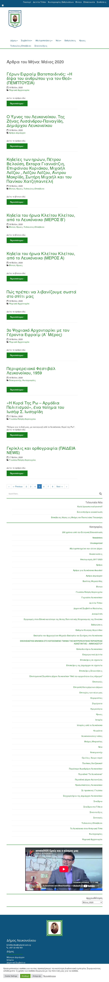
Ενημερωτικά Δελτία (92, 654)
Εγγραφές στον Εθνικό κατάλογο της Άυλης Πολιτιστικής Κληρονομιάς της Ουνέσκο (63, 619)
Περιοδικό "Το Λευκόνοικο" (90, 774)
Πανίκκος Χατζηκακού (92, 763)
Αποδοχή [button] (25, 976)
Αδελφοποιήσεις (43, 40)
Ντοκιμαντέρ (96, 752)
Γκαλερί (27, 2)
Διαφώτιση (97, 613)
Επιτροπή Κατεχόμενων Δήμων (87, 687)
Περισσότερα (49, 976)
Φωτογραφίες (95, 834)
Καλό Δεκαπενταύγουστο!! (89, 506)
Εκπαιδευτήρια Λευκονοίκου (89, 649)
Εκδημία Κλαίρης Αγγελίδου (89, 630)
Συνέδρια (98, 801)
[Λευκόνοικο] (14, 19)
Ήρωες (82, 40)
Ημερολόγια (96, 708)
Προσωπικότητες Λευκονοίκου (88, 785)
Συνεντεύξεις (41, 45)
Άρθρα (99, 564)
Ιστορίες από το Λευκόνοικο (89, 725)
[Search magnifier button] (100, 494)
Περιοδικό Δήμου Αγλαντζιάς (88, 779)
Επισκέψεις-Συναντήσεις (90, 670)
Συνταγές (97, 817)
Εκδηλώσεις (70, 40)
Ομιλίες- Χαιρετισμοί (92, 757)
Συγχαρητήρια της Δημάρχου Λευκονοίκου (82, 795)
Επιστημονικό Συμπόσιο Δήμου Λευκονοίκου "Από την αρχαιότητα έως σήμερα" (66, 676)
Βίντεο (79, 2)
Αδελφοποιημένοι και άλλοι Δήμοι (86, 548)
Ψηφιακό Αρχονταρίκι (92, 839)
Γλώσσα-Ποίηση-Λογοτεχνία (89, 592)
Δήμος (13, 40)
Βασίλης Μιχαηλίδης (92, 581)
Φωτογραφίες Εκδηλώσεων (61, 2)
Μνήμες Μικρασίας (93, 741)
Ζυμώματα (97, 703)
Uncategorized (96, 543)
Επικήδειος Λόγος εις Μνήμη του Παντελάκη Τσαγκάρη (76, 517)
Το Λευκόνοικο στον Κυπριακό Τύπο (86, 828)
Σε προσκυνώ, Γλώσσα (91, 790)
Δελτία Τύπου (39, 2)
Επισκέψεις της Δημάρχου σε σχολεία (84, 665)
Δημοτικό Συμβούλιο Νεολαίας (88, 608)
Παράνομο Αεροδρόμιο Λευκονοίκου (85, 768)
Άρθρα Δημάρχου (94, 575)
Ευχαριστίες (96, 698)
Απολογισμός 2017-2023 (91, 559)
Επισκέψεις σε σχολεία (91, 660)
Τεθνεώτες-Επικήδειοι (20, 45)
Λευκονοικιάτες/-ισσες (91, 736)
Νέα (58, 40)
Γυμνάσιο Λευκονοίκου (91, 597)
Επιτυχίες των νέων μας (90, 692)
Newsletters (97, 537)
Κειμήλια (97, 730)
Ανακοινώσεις (95, 554)
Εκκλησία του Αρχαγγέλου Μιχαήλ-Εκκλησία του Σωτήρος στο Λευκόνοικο (68, 635)
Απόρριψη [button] (37, 976)
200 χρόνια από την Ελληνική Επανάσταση (82, 532)
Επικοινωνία (89, 2)
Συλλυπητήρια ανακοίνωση (89, 512)
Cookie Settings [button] (11, 976)
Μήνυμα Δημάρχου (15, 957)
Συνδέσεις (101, 2)
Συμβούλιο (26, 40)
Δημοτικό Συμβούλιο (16, 962)
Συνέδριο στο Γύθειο (92, 806)
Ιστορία (98, 719)
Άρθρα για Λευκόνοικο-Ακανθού (87, 570)
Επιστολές (97, 681)
